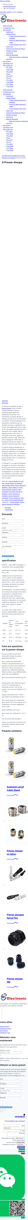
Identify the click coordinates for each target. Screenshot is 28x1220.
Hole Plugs (9, 53)
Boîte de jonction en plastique (18, 57)
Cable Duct (9, 32)
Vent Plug (9, 59)
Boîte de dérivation (12, 55)
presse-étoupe (6, 408)
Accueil (4, 156)
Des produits (7, 30)
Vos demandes (6, 546)
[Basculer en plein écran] (2, 1109)
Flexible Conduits (11, 51)
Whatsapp (22, 1149)
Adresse (4, 537)
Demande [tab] (8, 507)
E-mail (4, 528)
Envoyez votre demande (7, 556)
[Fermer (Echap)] (5, 1109)
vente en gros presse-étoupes (13, 500)
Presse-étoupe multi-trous (17, 44)
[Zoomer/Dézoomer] (0, 1109)
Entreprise (5, 523)
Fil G (10, 447)
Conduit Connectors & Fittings (15, 49)
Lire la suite (10, 795)
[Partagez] (4, 1109)
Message (3, 1097)
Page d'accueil (7, 26)
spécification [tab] (9, 510)
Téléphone (5, 532)
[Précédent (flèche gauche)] (0, 1111)
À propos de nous (8, 28)
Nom (3, 518)
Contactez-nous (8, 63)
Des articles (6, 61)
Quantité (4, 542)
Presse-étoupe (10, 34)
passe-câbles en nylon (15, 487)
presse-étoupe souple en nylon (11, 489)
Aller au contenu (5, 1)
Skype (23, 1217)
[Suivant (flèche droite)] (2, 1111)
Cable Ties (9, 46)
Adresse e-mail (5, 1050)
